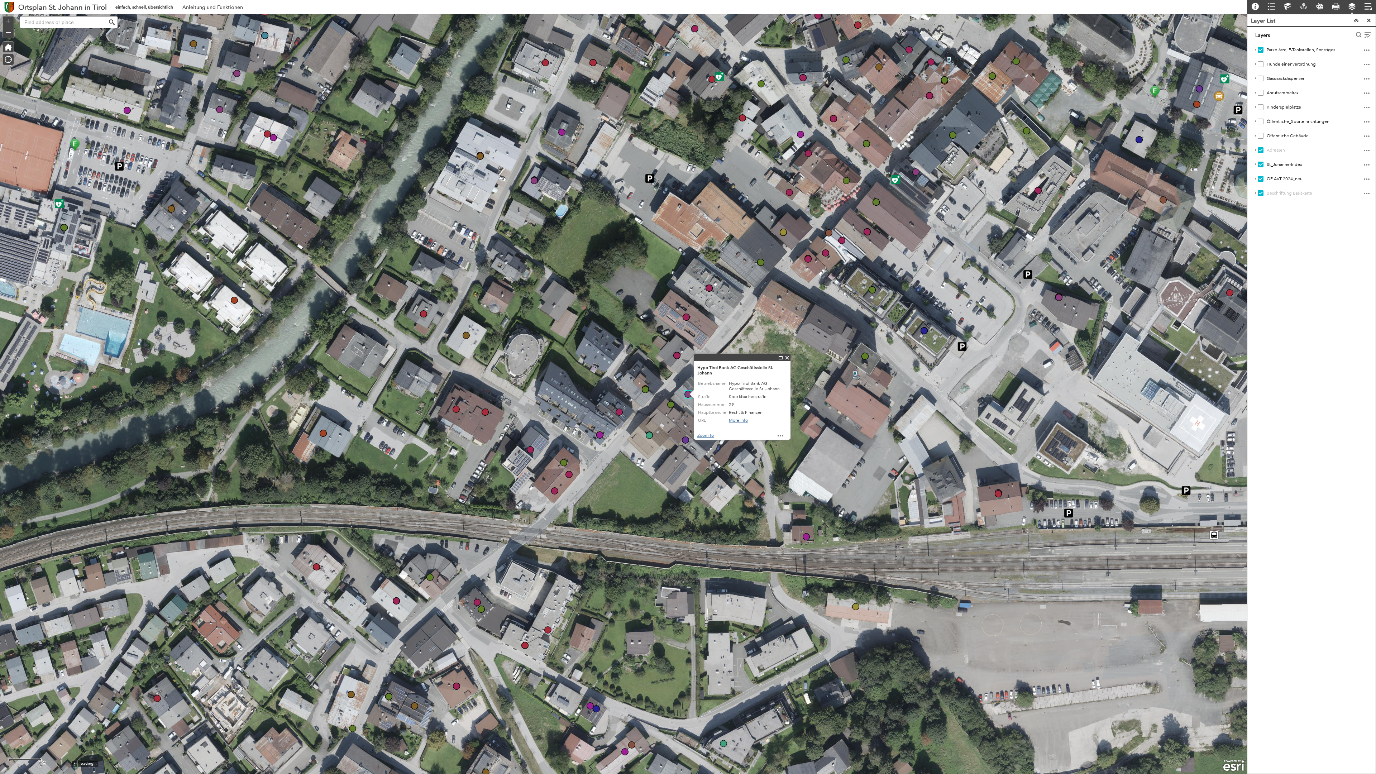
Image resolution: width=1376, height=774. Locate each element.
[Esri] (1233, 765)
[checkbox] (1260, 50)
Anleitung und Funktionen (212, 9)
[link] (9, 7)
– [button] (8, 32)
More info (738, 420)
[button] (112, 22)
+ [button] (8, 21)
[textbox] (63, 22)
